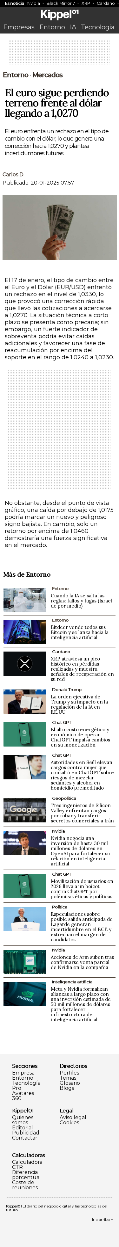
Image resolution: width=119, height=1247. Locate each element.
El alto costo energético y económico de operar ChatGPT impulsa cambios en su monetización (80, 737)
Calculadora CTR (27, 1165)
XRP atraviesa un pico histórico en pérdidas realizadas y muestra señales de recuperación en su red (82, 669)
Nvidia (33, 3)
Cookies (69, 1122)
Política (59, 906)
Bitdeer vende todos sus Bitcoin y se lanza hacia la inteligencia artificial (80, 632)
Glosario (70, 1083)
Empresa (23, 1073)
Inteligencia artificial (72, 981)
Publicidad (25, 1132)
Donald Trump (67, 689)
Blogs (67, 1088)
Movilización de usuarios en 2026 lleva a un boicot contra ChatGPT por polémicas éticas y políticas (82, 889)
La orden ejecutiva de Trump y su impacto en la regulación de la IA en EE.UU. (79, 704)
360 (17, 1098)
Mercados (47, 75)
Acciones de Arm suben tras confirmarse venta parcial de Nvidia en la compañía (82, 962)
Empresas (19, 27)
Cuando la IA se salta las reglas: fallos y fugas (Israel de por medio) (81, 601)
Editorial (22, 1127)
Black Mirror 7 (61, 3)
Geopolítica (64, 798)
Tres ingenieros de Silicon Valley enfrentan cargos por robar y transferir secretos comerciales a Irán (82, 813)
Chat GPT (61, 722)
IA (73, 27)
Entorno (52, 27)
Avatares (23, 1093)
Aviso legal (73, 1117)
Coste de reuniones (25, 1185)
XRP (86, 3)
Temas (68, 1078)
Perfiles (69, 1073)
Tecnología (98, 27)
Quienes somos (22, 1120)
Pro (16, 1088)
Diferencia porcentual (26, 1175)
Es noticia (14, 3)
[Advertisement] (59, 54)
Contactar (24, 1138)
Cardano (61, 651)
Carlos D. (13, 174)
